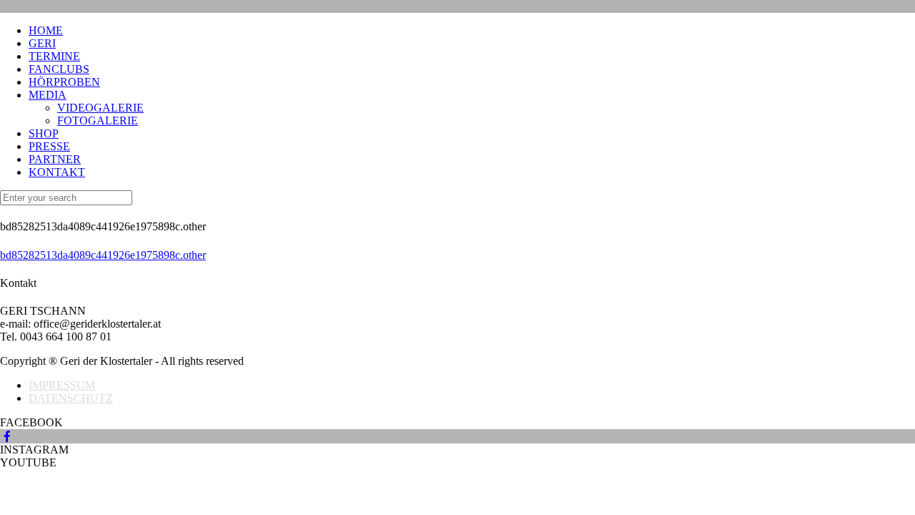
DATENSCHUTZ (71, 398)
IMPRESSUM (62, 385)
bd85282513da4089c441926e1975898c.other (103, 255)
